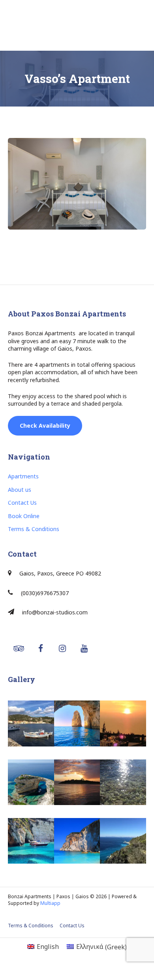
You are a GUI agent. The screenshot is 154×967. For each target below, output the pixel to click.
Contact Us (22, 502)
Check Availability (45, 425)
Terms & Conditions (33, 529)
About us (19, 489)
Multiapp (50, 903)
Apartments (23, 476)
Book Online (23, 516)
